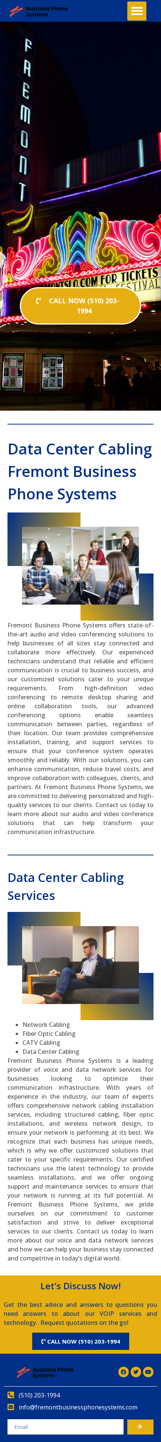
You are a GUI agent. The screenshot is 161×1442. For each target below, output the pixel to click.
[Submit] (140, 1427)
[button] (136, 11)
